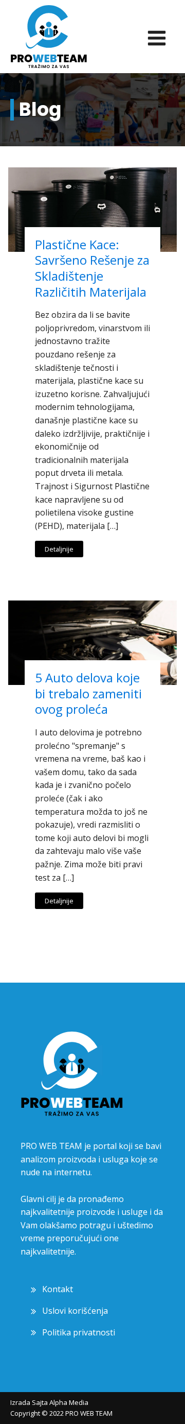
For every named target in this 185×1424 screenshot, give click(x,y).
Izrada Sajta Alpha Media (49, 1402)
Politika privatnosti (78, 1332)
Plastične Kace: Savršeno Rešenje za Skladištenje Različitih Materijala (92, 268)
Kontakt (57, 1289)
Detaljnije (59, 549)
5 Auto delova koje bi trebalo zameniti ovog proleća (88, 693)
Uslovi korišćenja (75, 1310)
